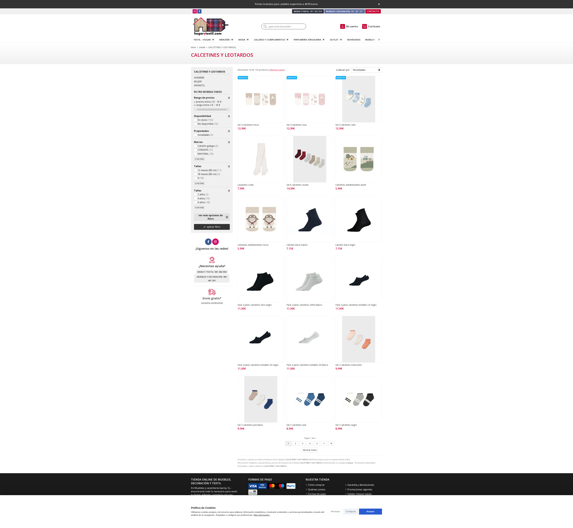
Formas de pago (317, 494)
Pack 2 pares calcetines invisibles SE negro (258, 364)
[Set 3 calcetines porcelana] (261, 399)
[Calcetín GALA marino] (310, 219)
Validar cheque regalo (359, 494)
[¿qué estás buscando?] (283, 26)
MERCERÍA (224, 39)
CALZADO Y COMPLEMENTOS (269, 39)
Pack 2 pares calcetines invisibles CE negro (355, 304)
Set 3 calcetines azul (296, 424)
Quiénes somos (316, 489)
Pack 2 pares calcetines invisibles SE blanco (307, 364)
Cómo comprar (316, 484)
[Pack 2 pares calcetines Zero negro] (261, 279)
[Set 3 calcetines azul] (310, 399)
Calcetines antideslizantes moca (253, 244)
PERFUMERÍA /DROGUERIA (307, 39)
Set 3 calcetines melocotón (348, 364)
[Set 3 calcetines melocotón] (359, 339)
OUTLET (334, 39)
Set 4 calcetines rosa (296, 124)
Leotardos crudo (246, 184)
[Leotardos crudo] (261, 159)
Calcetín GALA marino (297, 244)
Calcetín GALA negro (345, 244)
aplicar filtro (213, 226)
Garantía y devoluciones (360, 484)
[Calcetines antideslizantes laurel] (359, 159)
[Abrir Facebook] (199, 11)
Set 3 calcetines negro (346, 424)
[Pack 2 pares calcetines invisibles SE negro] (261, 339)
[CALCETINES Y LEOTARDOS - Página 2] (324, 443)
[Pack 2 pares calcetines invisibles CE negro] (359, 279)
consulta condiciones (212, 303)
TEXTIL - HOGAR (202, 39)
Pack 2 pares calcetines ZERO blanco (304, 304)
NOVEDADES (353, 39)
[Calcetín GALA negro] (359, 219)
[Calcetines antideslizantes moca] (261, 219)
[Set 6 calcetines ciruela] (310, 159)
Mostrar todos (277, 69)
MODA (241, 39)
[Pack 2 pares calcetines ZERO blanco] (310, 279)
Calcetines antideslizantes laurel (350, 184)
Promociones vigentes (359, 489)
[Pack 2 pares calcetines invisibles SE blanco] (310, 339)
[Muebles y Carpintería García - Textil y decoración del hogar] (211, 26)
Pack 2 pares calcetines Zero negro (255, 304)
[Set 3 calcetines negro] (359, 399)
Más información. (262, 515)
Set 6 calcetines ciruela (297, 184)
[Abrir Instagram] (195, 11)
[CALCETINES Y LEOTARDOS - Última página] (331, 443)
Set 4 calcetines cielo (345, 124)
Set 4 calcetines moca (248, 124)
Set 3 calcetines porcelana (250, 424)
